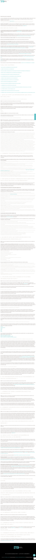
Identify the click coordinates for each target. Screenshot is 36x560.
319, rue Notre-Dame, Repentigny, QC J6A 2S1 (12, 553)
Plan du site (23, 557)
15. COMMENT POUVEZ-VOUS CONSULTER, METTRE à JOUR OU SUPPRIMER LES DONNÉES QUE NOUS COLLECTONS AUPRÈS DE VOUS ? (18, 92)
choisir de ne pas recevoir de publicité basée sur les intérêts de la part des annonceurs (14, 473)
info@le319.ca (25, 25)
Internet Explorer (3, 327)
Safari (1, 329)
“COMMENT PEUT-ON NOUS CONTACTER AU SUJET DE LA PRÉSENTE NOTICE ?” (11, 447)
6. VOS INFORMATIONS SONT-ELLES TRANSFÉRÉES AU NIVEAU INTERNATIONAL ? (11, 76)
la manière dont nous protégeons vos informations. (25, 53)
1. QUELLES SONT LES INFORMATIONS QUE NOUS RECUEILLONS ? (9, 67)
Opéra (1, 331)
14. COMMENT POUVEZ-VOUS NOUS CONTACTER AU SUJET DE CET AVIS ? (10, 90)
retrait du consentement (13, 194)
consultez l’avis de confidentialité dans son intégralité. (27, 62)
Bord (1, 330)
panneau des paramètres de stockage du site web (28, 356)
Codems (33, 557)
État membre (26, 452)
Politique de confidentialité (19, 557)
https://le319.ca (26, 283)
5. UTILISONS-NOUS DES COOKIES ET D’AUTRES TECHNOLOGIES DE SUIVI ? (10, 74)
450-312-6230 (21, 527)
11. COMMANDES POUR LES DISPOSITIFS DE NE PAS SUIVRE (8, 85)
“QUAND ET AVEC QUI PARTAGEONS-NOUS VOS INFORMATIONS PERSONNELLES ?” (24, 384)
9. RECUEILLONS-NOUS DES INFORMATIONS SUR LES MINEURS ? (9, 81)
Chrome (2, 326)
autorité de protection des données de (18, 452)
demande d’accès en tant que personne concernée (8, 540)
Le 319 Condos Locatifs (7, 557)
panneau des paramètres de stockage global (24, 357)
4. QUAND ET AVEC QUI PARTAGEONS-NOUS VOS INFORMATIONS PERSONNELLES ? (11, 72)
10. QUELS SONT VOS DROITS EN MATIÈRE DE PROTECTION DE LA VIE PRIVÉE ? (11, 83)
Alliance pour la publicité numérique (5, 335)
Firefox (1, 328)
